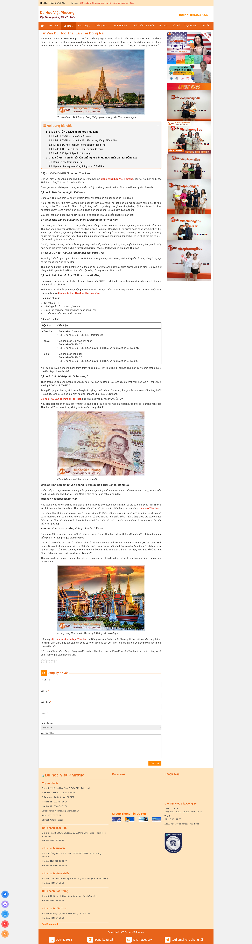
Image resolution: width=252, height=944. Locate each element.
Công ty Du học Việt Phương (117, 179)
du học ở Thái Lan (149, 508)
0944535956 (199, 15)
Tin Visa (163, 25)
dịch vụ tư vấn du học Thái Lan (69, 639)
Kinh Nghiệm (120, 25)
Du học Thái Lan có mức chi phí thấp (61, 399)
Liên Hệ (176, 25)
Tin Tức (205, 25)
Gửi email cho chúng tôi (187, 939)
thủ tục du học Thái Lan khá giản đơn (79, 293)
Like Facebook (142, 939)
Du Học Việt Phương (57, 13)
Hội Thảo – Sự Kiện (144, 25)
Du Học (67, 26)
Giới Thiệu (53, 25)
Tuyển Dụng (190, 25)
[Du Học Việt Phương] (42, 25)
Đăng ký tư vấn (104, 939)
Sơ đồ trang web (50, 924)
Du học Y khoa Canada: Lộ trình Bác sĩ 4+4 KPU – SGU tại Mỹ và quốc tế (113, 3)
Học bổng (83, 25)
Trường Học (100, 25)
